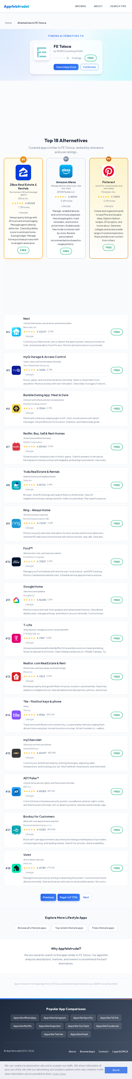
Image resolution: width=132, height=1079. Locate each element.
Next (86, 897)
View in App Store (66, 67)
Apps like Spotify (83, 1017)
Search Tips (118, 6)
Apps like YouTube (78, 1025)
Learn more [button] (59, 1074)
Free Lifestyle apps (103, 927)
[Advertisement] (66, 104)
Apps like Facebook (107, 1025)
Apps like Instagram (55, 1017)
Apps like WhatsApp (25, 1017)
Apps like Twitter (53, 1034)
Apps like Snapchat (50, 1025)
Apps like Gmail (79, 1034)
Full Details (89, 67)
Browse (80, 6)
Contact (103, 1051)
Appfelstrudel (16, 6)
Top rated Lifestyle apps (69, 927)
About (98, 6)
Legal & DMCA (120, 1051)
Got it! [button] (116, 1070)
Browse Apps (87, 1051)
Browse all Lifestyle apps (32, 927)
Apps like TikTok (109, 1017)
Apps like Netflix (22, 1025)
